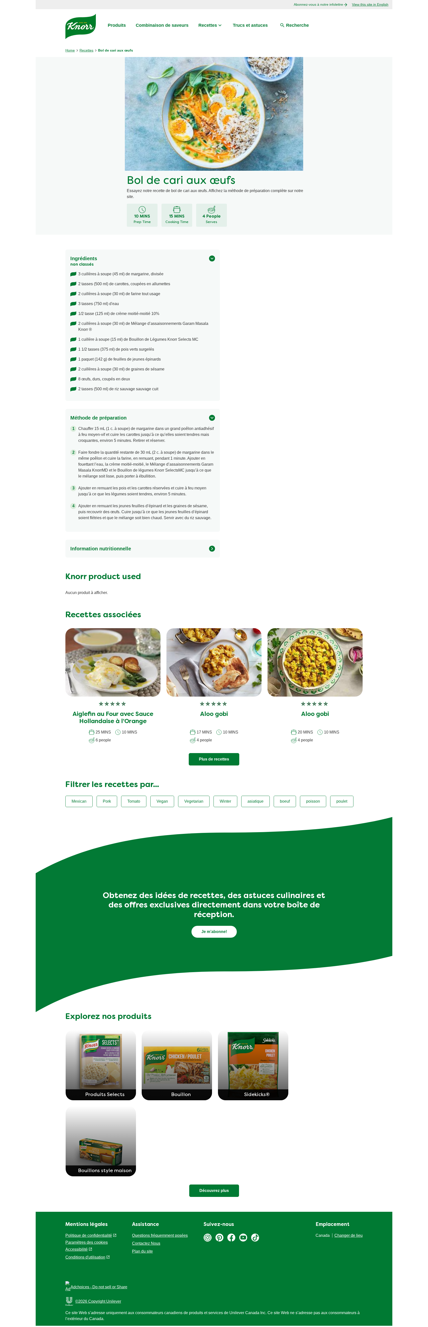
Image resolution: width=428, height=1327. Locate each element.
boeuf (285, 801)
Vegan (162, 801)
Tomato (133, 801)
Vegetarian (193, 801)
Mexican (79, 801)
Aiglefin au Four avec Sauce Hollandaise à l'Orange (113, 718)
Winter (225, 801)
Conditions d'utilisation (85, 1257)
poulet (341, 801)
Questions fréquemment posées (160, 1235)
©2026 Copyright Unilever (98, 1301)
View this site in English (370, 4)
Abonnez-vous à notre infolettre (318, 4)
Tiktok (255, 1238)
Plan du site (142, 1251)
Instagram (208, 1238)
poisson (313, 801)
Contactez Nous (146, 1243)
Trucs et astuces (250, 25)
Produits (117, 25)
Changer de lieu (348, 1235)
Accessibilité (76, 1249)
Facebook (231, 1238)
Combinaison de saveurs (162, 25)
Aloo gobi (214, 714)
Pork (107, 801)
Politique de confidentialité (88, 1235)
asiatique (255, 801)
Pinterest (219, 1238)
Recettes (207, 25)
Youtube (243, 1238)
